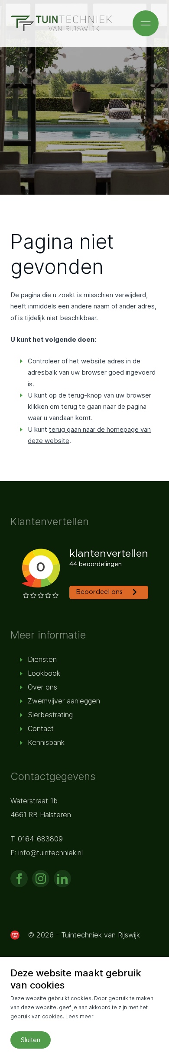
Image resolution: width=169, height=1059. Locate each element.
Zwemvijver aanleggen (64, 700)
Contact (41, 728)
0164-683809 (40, 838)
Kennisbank (46, 742)
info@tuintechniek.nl (50, 852)
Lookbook (44, 673)
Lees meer (79, 1016)
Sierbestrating (50, 714)
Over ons (42, 687)
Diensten (42, 659)
